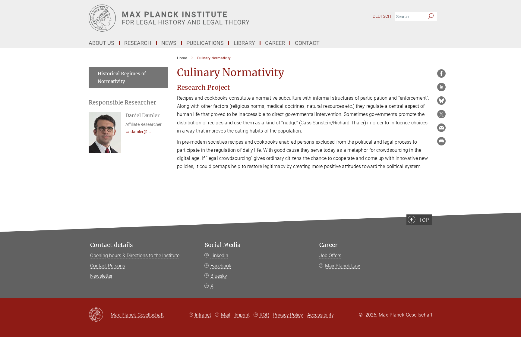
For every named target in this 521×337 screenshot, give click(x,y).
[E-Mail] (441, 127)
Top (424, 220)
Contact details (111, 245)
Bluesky (218, 276)
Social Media (223, 245)
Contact (307, 43)
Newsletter (101, 276)
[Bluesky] (441, 100)
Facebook (220, 266)
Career (328, 245)
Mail (225, 315)
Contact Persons (107, 266)
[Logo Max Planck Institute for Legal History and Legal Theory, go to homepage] (202, 18)
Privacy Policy (288, 315)
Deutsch (382, 16)
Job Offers (330, 255)
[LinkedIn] (441, 87)
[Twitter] (441, 114)
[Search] (431, 16)
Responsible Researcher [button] (122, 102)
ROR (264, 315)
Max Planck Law (342, 266)
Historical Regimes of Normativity (122, 77)
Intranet (203, 315)
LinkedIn (219, 255)
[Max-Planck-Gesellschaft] (100, 315)
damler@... (141, 131)
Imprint (242, 315)
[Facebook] (441, 73)
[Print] (441, 141)
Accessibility (320, 315)
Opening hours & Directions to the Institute (134, 255)
